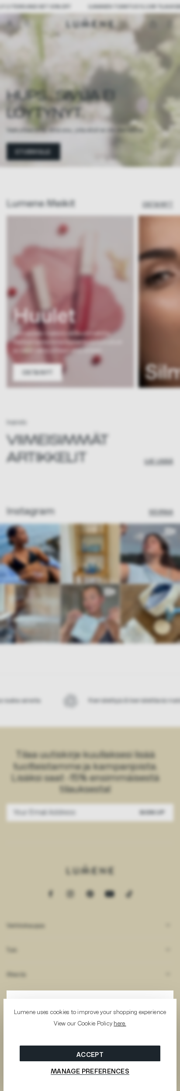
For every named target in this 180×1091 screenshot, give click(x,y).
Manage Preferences (90, 1071)
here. (120, 1023)
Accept (90, 1054)
